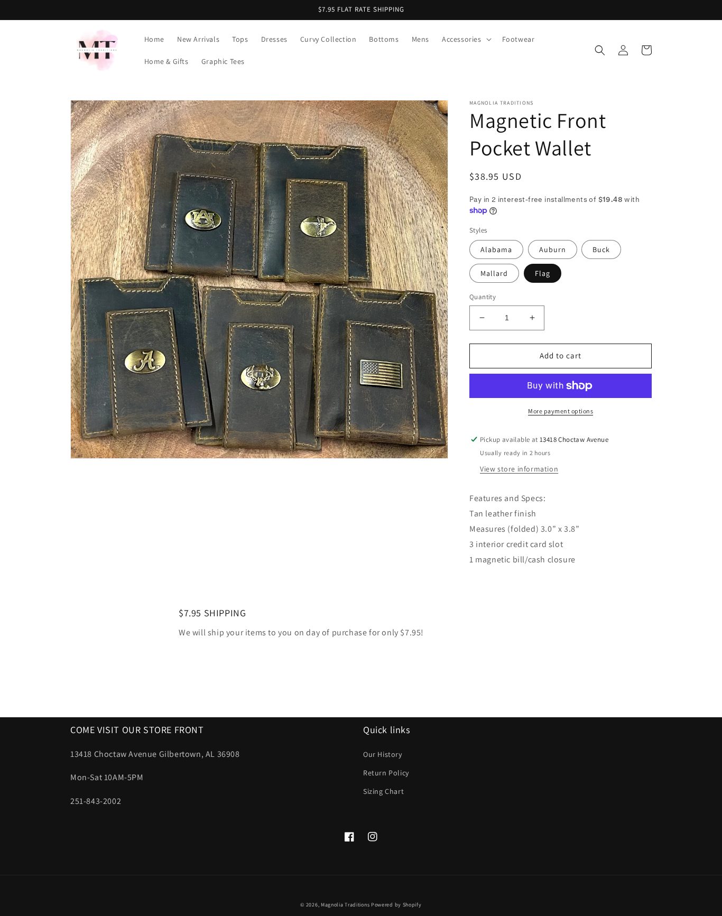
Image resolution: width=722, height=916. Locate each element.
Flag (542, 273)
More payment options (560, 411)
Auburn (552, 249)
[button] (466, 39)
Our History (382, 754)
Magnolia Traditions (345, 904)
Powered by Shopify (396, 904)
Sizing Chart (383, 791)
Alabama (496, 249)
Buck (601, 249)
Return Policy (386, 773)
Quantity (482, 296)
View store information (519, 469)
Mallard (494, 273)
